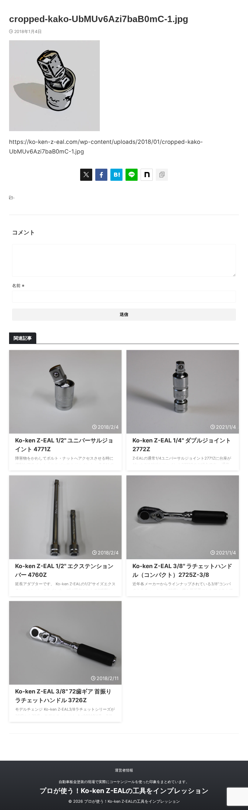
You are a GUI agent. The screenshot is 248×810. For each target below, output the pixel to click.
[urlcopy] (162, 175)
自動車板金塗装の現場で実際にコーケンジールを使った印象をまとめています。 (124, 781)
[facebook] (101, 175)
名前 (18, 285)
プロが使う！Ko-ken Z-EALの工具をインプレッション (124, 791)
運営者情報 (124, 770)
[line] (132, 175)
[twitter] (86, 175)
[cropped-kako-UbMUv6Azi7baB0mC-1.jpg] (116, 175)
